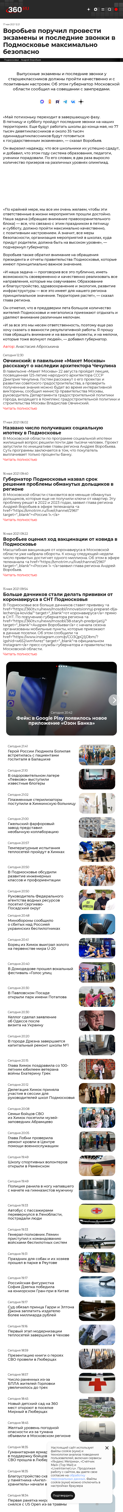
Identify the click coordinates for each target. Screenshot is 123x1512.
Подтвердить (63, 1495)
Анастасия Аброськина (37, 346)
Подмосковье (11, 60)
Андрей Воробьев (31, 60)
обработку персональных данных (68, 1477)
